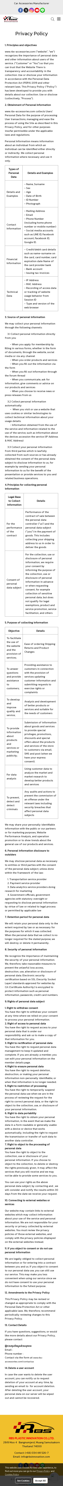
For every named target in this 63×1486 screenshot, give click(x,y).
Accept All (40, 1480)
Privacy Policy (43, 1470)
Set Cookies (23, 1480)
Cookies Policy (12, 1474)
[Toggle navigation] (58, 19)
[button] (51, 19)
